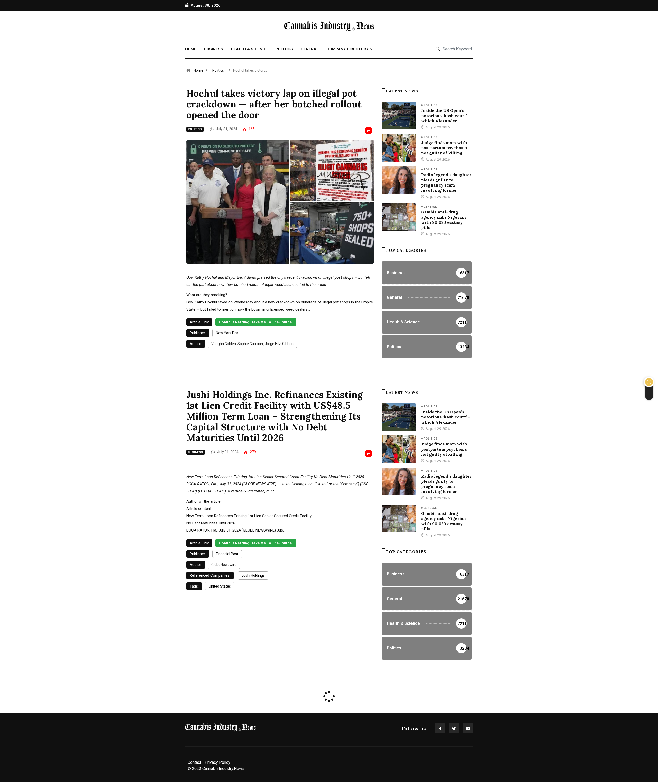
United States (220, 586)
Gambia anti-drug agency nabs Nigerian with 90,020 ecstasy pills (443, 219)
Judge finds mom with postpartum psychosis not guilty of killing (444, 147)
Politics (284, 49)
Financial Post (227, 554)
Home (190, 49)
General (310, 49)
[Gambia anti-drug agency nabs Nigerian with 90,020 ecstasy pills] (399, 217)
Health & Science (249, 49)
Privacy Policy (217, 762)
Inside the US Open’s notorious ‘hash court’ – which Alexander (445, 115)
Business (213, 49)
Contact (194, 762)
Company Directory (347, 49)
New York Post (228, 333)
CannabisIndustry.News (223, 768)
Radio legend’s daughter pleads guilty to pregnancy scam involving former (446, 182)
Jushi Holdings (253, 575)
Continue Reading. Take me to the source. (256, 322)
